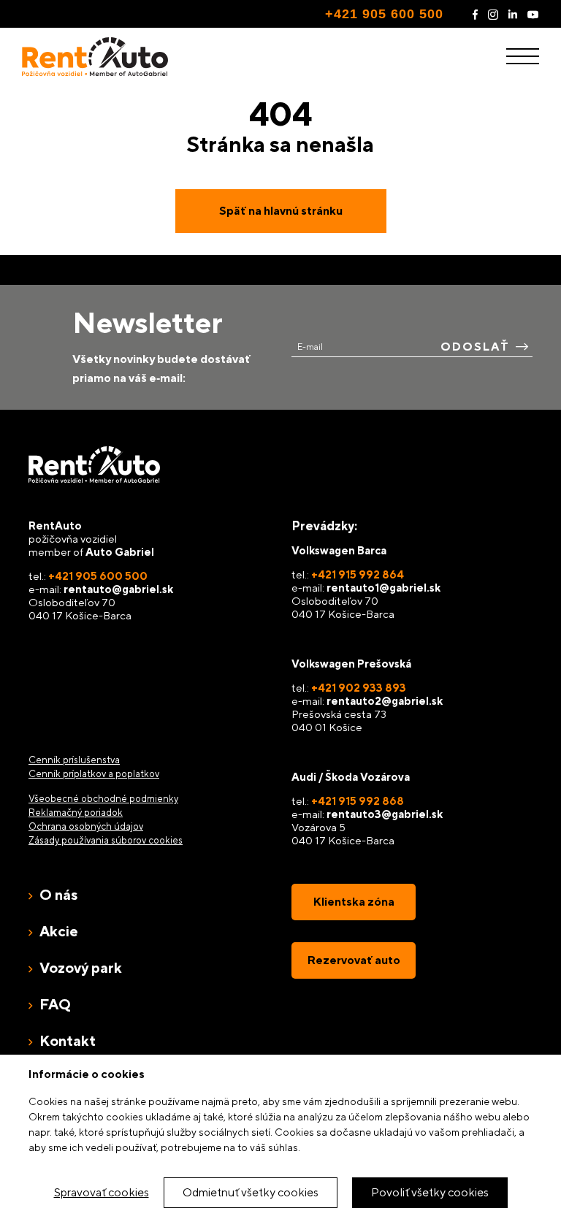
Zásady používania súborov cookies (105, 840)
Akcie (58, 930)
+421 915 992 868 (357, 801)
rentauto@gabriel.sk (118, 589)
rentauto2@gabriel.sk (385, 701)
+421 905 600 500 (384, 14)
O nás (58, 894)
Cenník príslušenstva (74, 759)
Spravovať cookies (101, 1192)
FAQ (55, 1004)
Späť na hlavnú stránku (281, 211)
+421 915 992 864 (357, 574)
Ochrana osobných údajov (85, 826)
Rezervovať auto (354, 960)
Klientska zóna (353, 902)
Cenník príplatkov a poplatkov (93, 773)
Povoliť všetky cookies (430, 1192)
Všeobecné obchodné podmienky (103, 798)
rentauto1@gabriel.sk (383, 587)
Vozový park (80, 967)
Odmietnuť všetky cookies (250, 1192)
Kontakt (67, 1040)
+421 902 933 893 (358, 687)
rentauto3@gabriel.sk (385, 814)
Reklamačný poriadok (75, 812)
